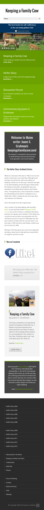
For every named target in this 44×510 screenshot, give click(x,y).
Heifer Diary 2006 (11, 414)
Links (7, 490)
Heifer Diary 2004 (11, 406)
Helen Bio (9, 466)
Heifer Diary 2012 (11, 442)
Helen (6, 209)
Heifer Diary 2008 (11, 422)
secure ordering (23, 366)
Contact (8, 482)
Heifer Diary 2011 (11, 438)
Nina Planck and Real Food (23, 389)
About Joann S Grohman (14, 454)
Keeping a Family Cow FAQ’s (15, 458)
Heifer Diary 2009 (11, 430)
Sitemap (9, 494)
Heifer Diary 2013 (11, 446)
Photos (8, 470)
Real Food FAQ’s (11, 486)
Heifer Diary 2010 (11, 434)
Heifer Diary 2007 (11, 418)
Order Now (15, 349)
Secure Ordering (11, 478)
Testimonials (19, 343)
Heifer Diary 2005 (11, 410)
